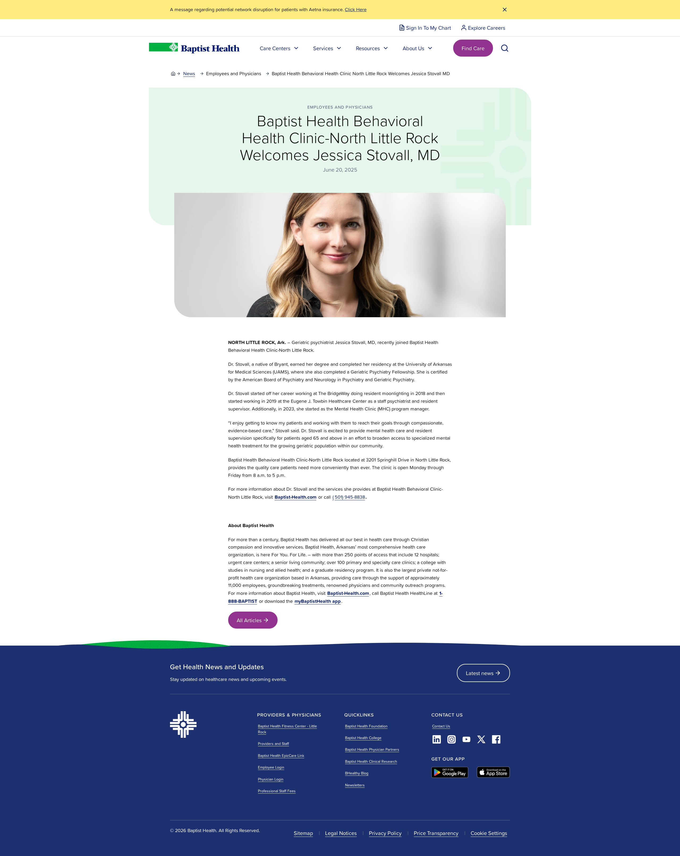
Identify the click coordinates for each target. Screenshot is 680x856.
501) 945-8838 (350, 497)
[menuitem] (425, 27)
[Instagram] (451, 739)
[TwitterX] (481, 739)
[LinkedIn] (436, 739)
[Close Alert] (504, 9)
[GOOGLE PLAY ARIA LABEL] (449, 772)
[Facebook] (496, 739)
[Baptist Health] (209, 724)
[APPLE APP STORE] (493, 772)
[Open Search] (504, 48)
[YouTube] (466, 739)
